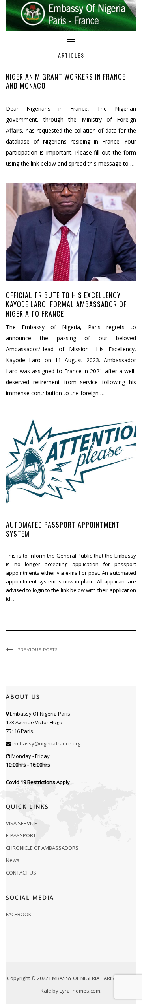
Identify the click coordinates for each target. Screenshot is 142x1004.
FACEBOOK (19, 914)
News (12, 860)
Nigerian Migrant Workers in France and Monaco (65, 81)
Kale (46, 990)
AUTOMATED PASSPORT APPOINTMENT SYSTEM (63, 529)
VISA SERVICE (21, 823)
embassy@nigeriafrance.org (46, 743)
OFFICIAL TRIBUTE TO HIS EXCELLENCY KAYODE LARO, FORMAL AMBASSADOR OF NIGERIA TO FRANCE (66, 304)
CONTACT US (21, 872)
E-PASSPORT (21, 835)
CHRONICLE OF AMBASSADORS (42, 847)
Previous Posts (37, 649)
